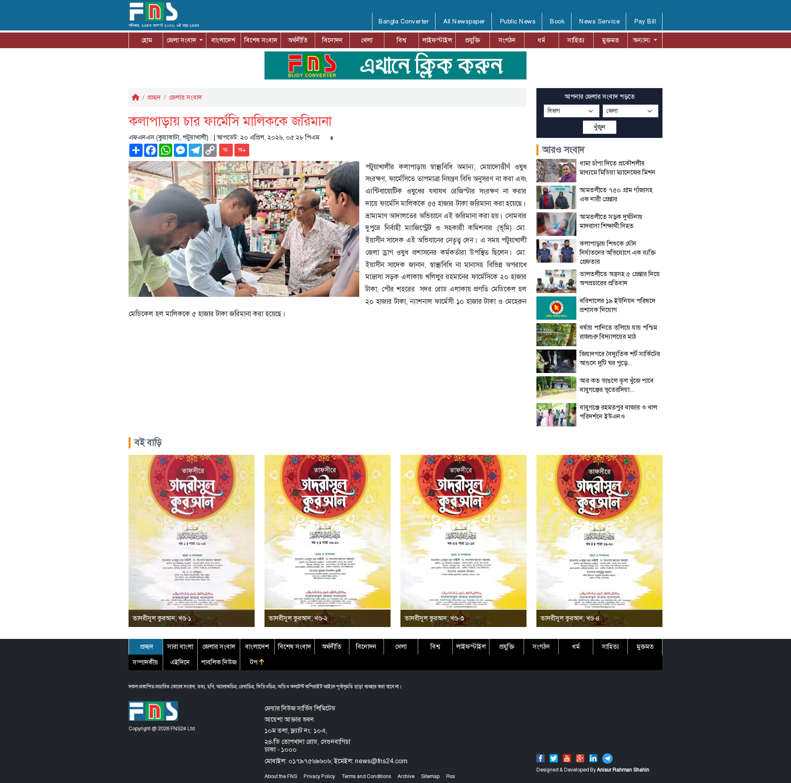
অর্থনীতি (298, 40)
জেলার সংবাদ (185, 97)
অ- (226, 150)
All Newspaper (464, 21)
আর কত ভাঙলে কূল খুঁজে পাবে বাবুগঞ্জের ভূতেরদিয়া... (617, 385)
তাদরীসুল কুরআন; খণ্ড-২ (298, 618)
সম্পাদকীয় (145, 662)
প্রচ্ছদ (154, 97)
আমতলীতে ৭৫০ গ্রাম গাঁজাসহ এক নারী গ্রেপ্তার (616, 194)
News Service (599, 21)
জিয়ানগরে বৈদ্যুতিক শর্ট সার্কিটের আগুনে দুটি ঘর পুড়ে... (620, 358)
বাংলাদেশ (223, 40)
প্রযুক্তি (472, 40)
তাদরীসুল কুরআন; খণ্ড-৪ (570, 618)
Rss (450, 776)
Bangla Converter (404, 21)
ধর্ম (541, 40)
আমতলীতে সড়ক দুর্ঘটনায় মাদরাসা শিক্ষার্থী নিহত (611, 221)
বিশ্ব (401, 40)
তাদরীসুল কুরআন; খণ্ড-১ (162, 618)
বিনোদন (332, 40)
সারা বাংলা (180, 646)
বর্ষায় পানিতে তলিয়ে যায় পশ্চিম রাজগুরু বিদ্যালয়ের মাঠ (618, 332)
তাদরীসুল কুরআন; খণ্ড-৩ (434, 618)
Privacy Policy (319, 776)
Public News (518, 21)
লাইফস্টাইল (437, 40)
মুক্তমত (610, 40)
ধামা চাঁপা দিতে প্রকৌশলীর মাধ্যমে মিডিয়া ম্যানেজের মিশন (617, 168)
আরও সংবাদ (564, 149)
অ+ (242, 150)
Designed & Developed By (592, 770)
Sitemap (430, 776)
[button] (184, 40)
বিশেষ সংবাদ (260, 40)
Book (557, 21)
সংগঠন (507, 40)
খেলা (366, 40)
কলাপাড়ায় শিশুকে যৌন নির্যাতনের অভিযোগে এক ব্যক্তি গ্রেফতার (617, 252)
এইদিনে (180, 662)
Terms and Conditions (366, 776)
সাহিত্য (576, 40)
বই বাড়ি (148, 442)
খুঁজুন (600, 127)
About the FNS (280, 776)
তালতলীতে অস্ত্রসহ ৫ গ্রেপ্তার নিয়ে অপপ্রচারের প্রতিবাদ (620, 278)
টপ (254, 662)
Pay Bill (645, 21)
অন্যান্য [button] (642, 40)
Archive (406, 776)
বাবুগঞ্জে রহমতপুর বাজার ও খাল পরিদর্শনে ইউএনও (618, 412)
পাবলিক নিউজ (218, 662)
